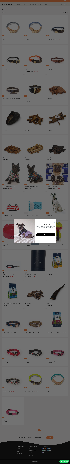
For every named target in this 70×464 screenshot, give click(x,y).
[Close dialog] (54, 221)
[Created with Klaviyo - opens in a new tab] (35, 244)
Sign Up (45, 234)
